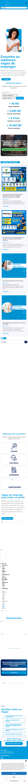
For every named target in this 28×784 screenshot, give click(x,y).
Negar (14, 777)
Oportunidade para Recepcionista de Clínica (13, 280)
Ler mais (3, 601)
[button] (26, 761)
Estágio (14, 463)
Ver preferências (14, 780)
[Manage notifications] (25, 781)
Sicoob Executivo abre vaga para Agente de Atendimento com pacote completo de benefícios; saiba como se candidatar (13, 196)
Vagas (14, 451)
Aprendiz (14, 475)
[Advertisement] (14, 18)
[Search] (26, 8)
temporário (14, 487)
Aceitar (14, 773)
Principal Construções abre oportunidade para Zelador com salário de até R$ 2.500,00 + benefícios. (13, 239)
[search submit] (25, 342)
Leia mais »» (6, 206)
